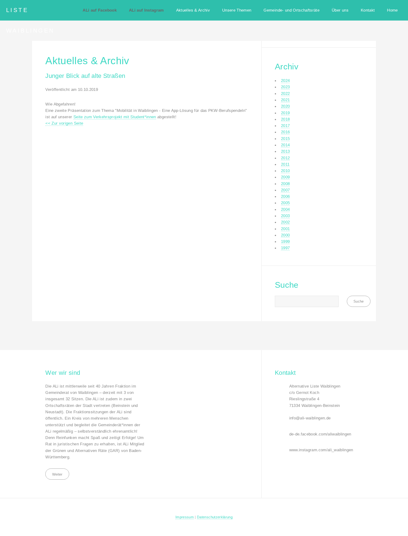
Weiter (57, 474)
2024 (285, 80)
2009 (285, 177)
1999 (285, 241)
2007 (285, 190)
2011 (285, 164)
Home (392, 10)
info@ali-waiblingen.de (310, 418)
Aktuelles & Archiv (193, 10)
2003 (285, 215)
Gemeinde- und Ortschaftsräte (291, 10)
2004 (285, 209)
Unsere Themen (236, 10)
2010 (285, 170)
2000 (285, 235)
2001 (285, 228)
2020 (285, 106)
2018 (285, 119)
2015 (285, 138)
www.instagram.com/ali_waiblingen (321, 449)
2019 (285, 112)
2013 (285, 151)
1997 (285, 247)
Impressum (184, 517)
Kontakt (368, 10)
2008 (285, 183)
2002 (285, 222)
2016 (285, 132)
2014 (285, 145)
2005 (285, 202)
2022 (285, 93)
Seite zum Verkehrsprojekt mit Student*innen (114, 116)
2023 (285, 86)
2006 (285, 196)
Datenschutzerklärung (215, 517)
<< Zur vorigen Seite (64, 123)
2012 (285, 158)
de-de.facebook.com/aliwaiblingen (320, 434)
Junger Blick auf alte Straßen (85, 75)
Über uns (340, 10)
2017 (285, 125)
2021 (285, 99)
